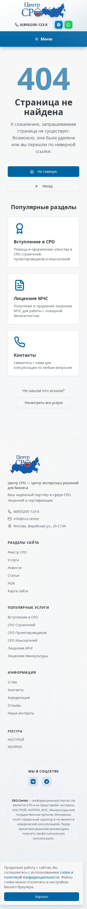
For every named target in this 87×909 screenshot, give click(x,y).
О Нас (12, 682)
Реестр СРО (17, 552)
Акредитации (19, 697)
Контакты (16, 690)
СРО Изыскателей (22, 640)
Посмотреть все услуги (44, 402)
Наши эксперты (21, 713)
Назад (47, 186)
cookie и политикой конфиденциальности (38, 874)
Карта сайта (18, 591)
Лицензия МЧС (20, 648)
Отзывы (14, 705)
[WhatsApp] (68, 25)
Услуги (13, 560)
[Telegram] (59, 25)
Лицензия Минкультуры (28, 656)
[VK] (33, 781)
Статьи (13, 575)
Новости (15, 567)
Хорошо (41, 896)
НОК (11, 583)
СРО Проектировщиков (27, 632)
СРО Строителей (21, 625)
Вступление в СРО (23, 617)
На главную (47, 171)
